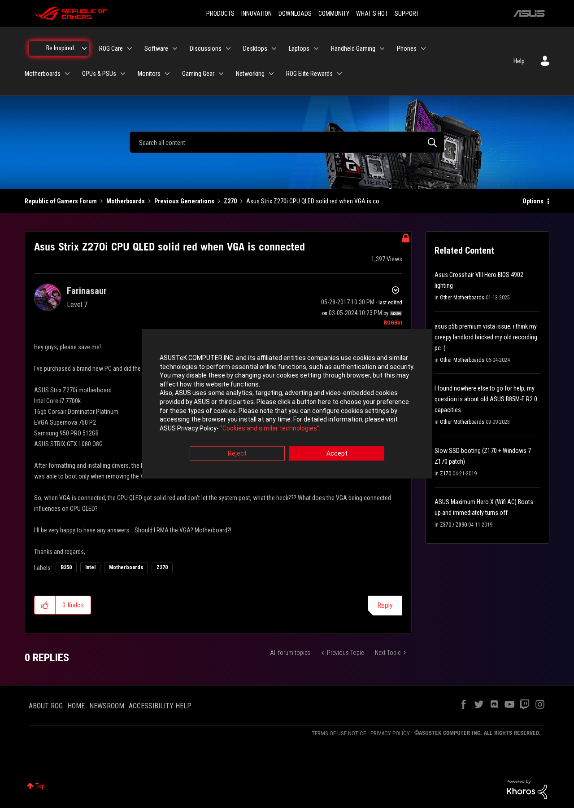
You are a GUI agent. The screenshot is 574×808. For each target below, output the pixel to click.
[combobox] (287, 142)
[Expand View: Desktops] (274, 48)
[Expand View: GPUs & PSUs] (122, 73)
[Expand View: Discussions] (228, 48)
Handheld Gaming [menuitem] (353, 48)
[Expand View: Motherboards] (67, 73)
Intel (90, 567)
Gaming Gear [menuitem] (198, 73)
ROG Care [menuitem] (111, 48)
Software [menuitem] (156, 48)
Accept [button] (337, 453)
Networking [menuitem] (250, 73)
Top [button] (40, 786)
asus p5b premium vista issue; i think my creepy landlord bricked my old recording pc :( (486, 337)
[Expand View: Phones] (423, 48)
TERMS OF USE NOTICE (339, 733)
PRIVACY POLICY (390, 733)
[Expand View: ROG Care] (129, 48)
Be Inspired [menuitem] (60, 48)
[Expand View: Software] (174, 48)
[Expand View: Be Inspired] (84, 48)
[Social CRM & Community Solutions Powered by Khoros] (527, 788)
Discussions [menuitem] (206, 48)
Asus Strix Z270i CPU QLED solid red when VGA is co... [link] (314, 201)
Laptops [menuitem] (299, 48)
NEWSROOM (106, 706)
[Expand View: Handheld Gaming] (382, 48)
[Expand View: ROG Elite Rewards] (339, 73)
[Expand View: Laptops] (316, 48)
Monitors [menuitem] (149, 73)
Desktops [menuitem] (255, 48)
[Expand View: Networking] (271, 73)
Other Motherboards (462, 297)
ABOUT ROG (46, 706)
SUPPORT (407, 13)
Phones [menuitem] (407, 48)
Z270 (230, 201)
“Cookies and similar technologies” (269, 428)
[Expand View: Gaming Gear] (221, 73)
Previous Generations (184, 201)
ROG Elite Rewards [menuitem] (309, 73)
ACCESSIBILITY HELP (160, 706)
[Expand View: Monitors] (167, 73)
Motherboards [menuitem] (43, 73)
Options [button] (533, 201)
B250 (66, 567)
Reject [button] (237, 453)
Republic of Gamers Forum (61, 201)
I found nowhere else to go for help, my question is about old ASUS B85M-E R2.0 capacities (486, 399)
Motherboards (125, 201)
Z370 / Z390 (453, 525)
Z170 (445, 473)
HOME (76, 706)
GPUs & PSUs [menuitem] (99, 73)
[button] (45, 605)
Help (519, 61)
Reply (385, 605)
